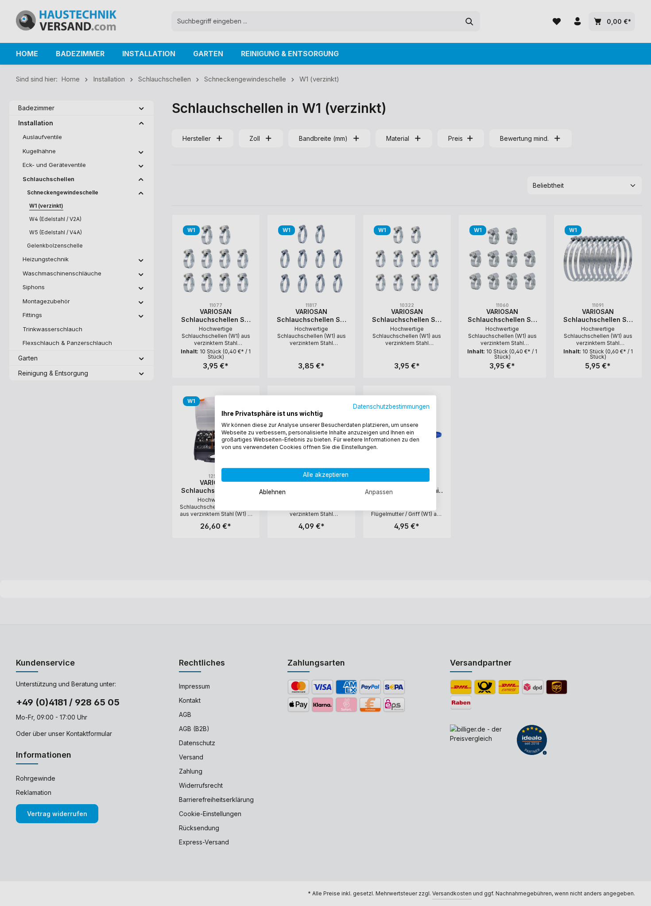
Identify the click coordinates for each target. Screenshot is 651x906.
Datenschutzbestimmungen (391, 406)
